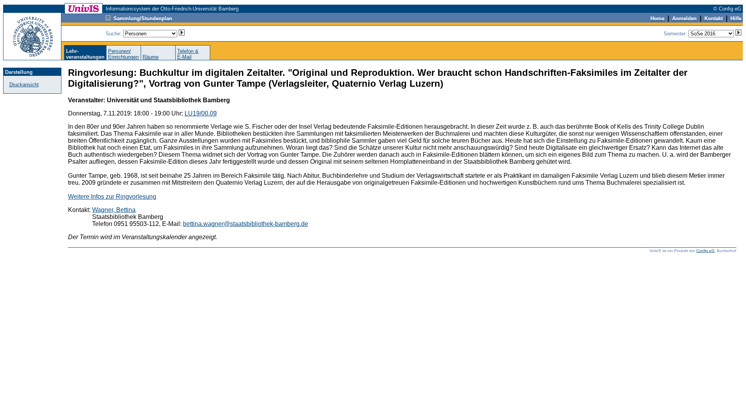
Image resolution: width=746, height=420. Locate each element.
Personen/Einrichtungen (123, 54)
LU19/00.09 (201, 113)
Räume (151, 57)
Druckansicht (24, 85)
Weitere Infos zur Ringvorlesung (112, 196)
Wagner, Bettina (114, 209)
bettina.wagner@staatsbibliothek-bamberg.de (245, 223)
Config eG (705, 250)
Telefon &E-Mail (188, 54)
